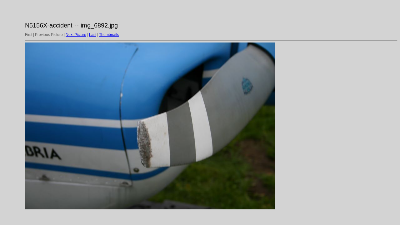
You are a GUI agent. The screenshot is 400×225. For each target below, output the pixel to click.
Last (92, 34)
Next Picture (76, 34)
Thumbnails (109, 34)
